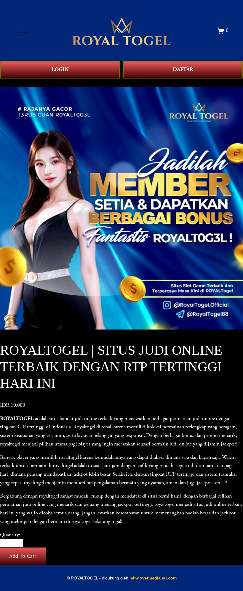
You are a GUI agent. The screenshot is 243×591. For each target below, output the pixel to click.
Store (5, 82)
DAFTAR (183, 69)
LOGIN (60, 69)
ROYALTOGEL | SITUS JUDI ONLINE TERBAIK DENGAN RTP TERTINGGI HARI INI (109, 82)
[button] (23, 556)
